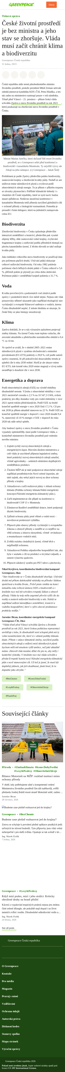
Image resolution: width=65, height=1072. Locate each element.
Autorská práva (11, 1018)
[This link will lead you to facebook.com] (4, 952)
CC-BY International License (22, 1068)
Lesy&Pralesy (24, 770)
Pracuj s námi (10, 996)
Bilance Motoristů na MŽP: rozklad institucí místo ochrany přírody (31, 777)
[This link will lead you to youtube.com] (16, 952)
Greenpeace (9, 814)
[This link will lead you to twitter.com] (10, 952)
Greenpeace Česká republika (24, 940)
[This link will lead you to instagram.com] (23, 952)
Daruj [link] (51, 4)
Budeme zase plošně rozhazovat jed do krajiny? (29, 819)
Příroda (6, 767)
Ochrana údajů (10, 1011)
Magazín (7, 988)
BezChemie (27, 814)
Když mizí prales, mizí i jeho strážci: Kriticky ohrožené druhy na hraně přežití (28, 897)
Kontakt (7, 973)
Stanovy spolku (11, 1033)
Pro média (8, 981)
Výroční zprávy (11, 1049)
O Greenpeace (10, 966)
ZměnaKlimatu (25, 767)
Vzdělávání (8, 1003)
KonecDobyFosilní (47, 767)
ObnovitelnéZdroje (46, 770)
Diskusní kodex (10, 1026)
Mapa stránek (10, 1041)
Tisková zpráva (11, 16)
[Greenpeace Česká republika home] (27, 4)
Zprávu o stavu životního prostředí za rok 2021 (34, 103)
